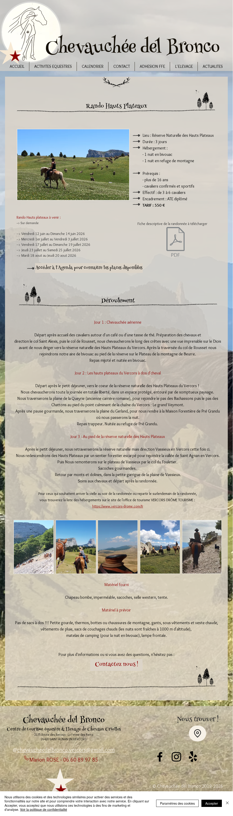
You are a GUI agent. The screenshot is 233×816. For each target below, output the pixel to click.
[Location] (197, 733)
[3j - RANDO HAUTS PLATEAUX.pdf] (175, 242)
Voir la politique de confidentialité (43, 809)
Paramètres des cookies (177, 803)
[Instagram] (176, 756)
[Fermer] (227, 803)
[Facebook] (159, 756)
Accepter (211, 803)
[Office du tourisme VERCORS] (193, 756)
